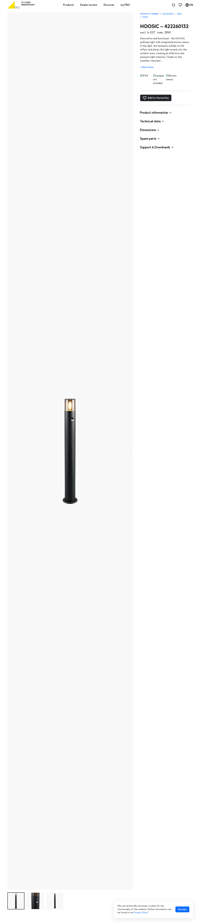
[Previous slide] (9, 451)
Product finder (149, 14)
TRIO (179, 14)
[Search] (173, 5)
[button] (15, 900)
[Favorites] (180, 5)
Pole (145, 17)
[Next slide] (130, 451)
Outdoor (167, 14)
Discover (109, 4)
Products (68, 4)
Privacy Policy (141, 912)
